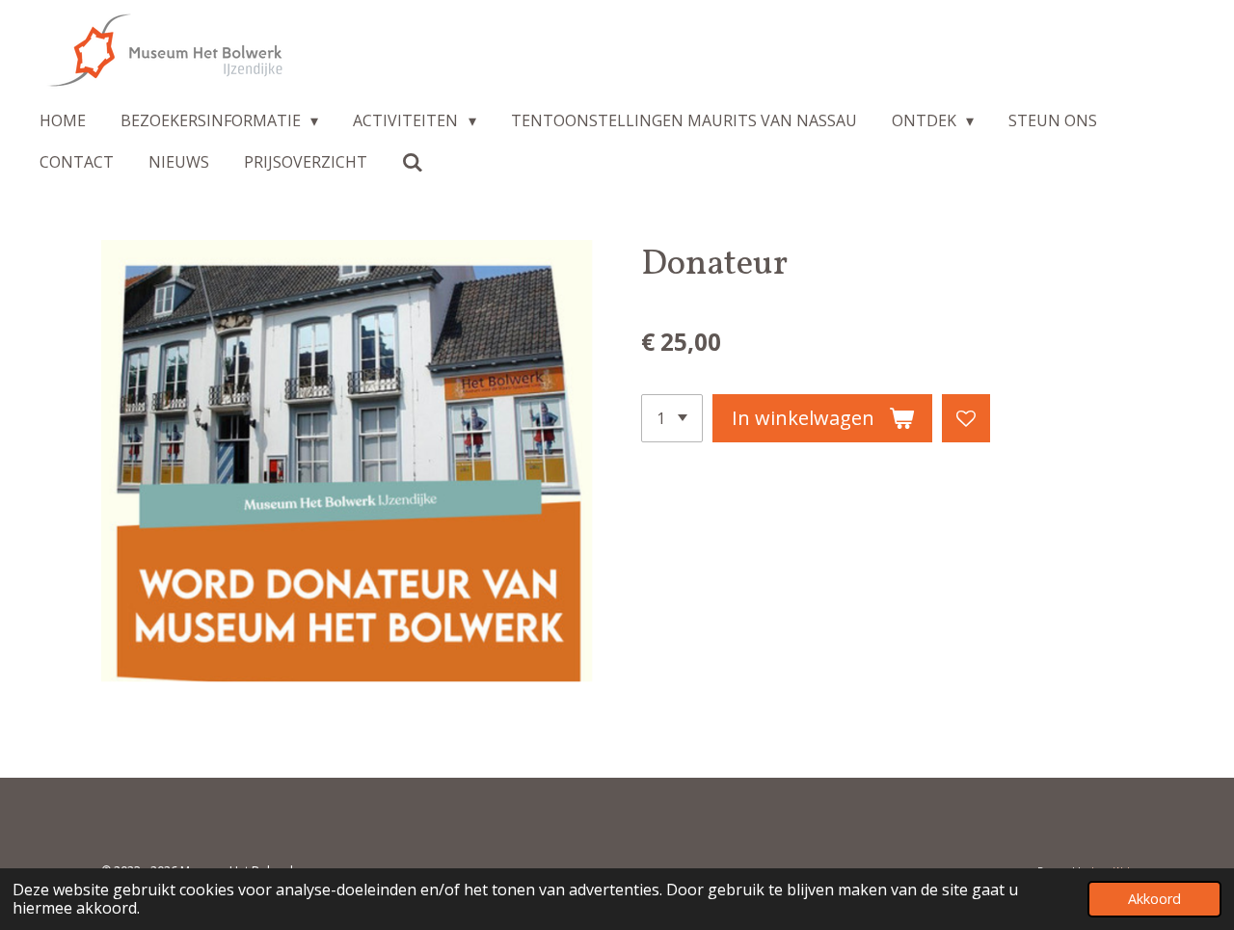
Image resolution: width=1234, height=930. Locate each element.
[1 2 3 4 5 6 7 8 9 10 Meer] (672, 418)
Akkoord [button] (1154, 899)
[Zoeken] (412, 162)
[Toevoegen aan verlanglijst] (966, 418)
